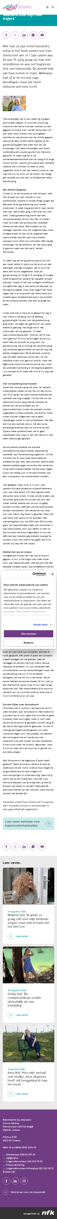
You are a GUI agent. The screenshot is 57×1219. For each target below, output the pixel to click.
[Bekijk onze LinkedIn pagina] (15, 1181)
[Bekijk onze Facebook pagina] (6, 1181)
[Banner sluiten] (52, 574)
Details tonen (40, 624)
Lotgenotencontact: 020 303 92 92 (24, 1161)
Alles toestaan (28, 633)
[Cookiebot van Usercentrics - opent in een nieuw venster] (34, 574)
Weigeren (29, 642)
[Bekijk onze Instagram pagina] (24, 1181)
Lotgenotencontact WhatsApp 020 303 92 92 (30, 1168)
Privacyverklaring (15, 1164)
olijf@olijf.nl (12, 1158)
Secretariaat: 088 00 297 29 (20, 1154)
